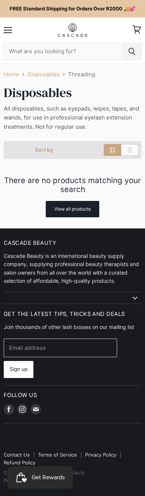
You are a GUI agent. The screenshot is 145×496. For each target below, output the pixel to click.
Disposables (44, 74)
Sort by (44, 150)
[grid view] (112, 150)
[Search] (132, 51)
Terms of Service (57, 455)
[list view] (130, 150)
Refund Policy (19, 462)
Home (11, 74)
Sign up (19, 369)
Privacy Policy (100, 455)
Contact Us (17, 455)
